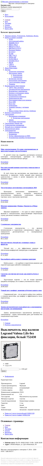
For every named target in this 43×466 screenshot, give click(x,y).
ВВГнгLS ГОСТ (14, 46)
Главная (7, 20)
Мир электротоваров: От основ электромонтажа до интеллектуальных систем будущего (19, 150)
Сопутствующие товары (17, 82)
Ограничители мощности (17, 96)
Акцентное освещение (16, 71)
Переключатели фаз (15, 98)
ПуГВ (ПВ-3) (13, 59)
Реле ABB (12, 102)
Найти (3, 11)
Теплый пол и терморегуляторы (15, 127)
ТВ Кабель (12, 66)
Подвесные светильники (21, 118)
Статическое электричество (11, 224)
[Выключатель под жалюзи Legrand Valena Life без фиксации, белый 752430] (11, 360)
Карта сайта (9, 28)
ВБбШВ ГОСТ (14, 43)
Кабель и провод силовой (13, 37)
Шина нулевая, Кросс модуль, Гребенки (22, 111)
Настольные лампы (15, 73)
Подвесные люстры (15, 79)
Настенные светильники (17, 121)
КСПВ (11, 54)
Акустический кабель (16, 41)
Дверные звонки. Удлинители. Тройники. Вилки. (22, 36)
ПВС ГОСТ (13, 55)
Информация (9, 376)
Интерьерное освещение (17, 116)
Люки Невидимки (11, 68)
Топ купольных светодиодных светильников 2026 (19, 188)
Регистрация (9, 16)
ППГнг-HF (12, 57)
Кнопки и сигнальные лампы (19, 93)
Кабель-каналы (14, 132)
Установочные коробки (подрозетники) (22, 137)
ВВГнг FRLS (13, 45)
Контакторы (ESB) (15, 95)
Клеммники (13, 134)
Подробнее (4, 162)
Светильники (9, 114)
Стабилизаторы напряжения (14, 125)
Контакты (8, 27)
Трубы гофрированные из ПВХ (19, 136)
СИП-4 (11, 64)
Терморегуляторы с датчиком (19, 107)
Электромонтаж (10, 130)
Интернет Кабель (15, 50)
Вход (6, 14)
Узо (10, 109)
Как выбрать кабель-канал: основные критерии (18, 259)
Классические (17, 75)
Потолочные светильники (18, 80)
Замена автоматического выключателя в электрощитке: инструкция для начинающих (21, 308)
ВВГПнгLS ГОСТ (15, 48)
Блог (6, 21)
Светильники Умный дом (13, 123)
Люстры (7, 70)
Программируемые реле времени (20, 100)
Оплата (7, 25)
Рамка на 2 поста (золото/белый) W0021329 (19, 413)
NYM (11, 39)
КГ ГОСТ (12, 52)
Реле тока (12, 104)
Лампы (11, 120)
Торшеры (12, 84)
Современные (17, 77)
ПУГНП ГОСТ (14, 61)
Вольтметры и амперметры (18, 91)
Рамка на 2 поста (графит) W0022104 (17, 415)
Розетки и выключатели (13, 112)
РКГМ (11, 62)
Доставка (8, 23)
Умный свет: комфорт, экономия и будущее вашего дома (21, 290)
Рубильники (13, 105)
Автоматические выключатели (19, 89)
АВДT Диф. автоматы (16, 87)
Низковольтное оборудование (15, 86)
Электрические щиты (12, 129)
